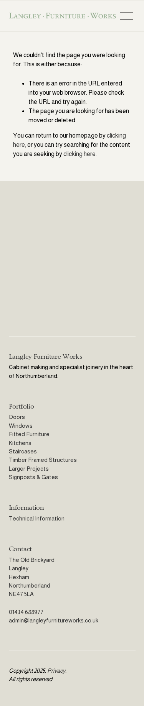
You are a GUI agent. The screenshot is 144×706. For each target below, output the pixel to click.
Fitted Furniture (29, 434)
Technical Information (37, 518)
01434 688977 (26, 612)
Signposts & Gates (33, 477)
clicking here (79, 154)
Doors (17, 417)
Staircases (23, 451)
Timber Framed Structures (43, 459)
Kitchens (20, 443)
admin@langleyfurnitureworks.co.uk (53, 620)
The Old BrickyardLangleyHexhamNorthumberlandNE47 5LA (32, 577)
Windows (21, 425)
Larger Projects (29, 468)
